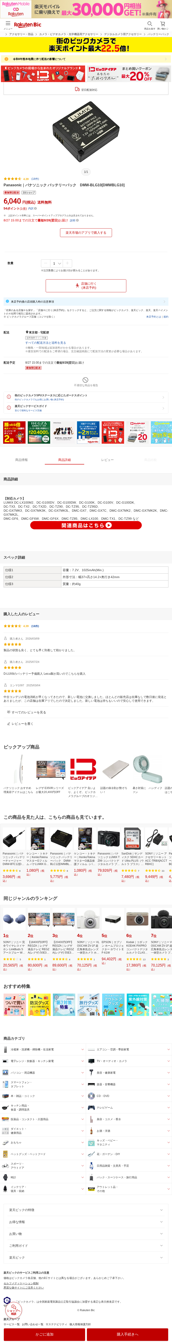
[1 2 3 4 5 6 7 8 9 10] (56, 263)
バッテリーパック (158, 34)
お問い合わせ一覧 (32, 1324)
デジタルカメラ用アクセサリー (123, 34)
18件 (35, 626)
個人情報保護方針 (80, 1324)
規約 (165, 316)
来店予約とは (153, 316)
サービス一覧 (12, 1324)
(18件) (35, 178)
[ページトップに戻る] (165, 1327)
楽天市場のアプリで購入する (86, 232)
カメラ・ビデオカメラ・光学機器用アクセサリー (68, 34)
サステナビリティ (56, 1324)
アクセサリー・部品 (21, 34)
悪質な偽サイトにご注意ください (24, 1287)
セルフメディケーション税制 (21, 1283)
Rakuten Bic (27, 25)
